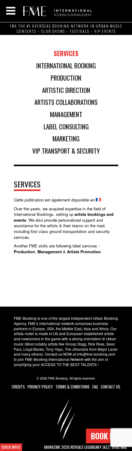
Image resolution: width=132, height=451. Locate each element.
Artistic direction (66, 90)
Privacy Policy (40, 387)
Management (66, 114)
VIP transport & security (66, 150)
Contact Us (110, 387)
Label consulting (66, 126)
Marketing (66, 138)
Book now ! (109, 435)
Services (66, 53)
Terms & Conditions (73, 387)
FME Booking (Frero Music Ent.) (56, 11)
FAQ (95, 387)
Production (66, 77)
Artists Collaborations (66, 102)
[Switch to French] (98, 200)
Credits (18, 387)
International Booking (66, 65)
